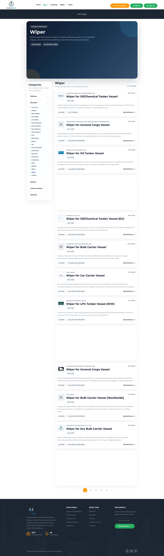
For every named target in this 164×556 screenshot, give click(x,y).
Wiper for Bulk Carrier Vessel (86, 247)
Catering (92, 526)
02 (90, 490)
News (70, 5)
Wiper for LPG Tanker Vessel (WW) (90, 303)
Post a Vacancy (121, 6)
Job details (128, 112)
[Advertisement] (82, 60)
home (38, 5)
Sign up (151, 6)
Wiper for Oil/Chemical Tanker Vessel (92, 96)
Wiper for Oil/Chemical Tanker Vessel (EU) (95, 218)
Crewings (53, 5)
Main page (82, 14)
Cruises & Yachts (95, 522)
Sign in (137, 6)
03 (96, 490)
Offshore (92, 511)
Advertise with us (72, 522)
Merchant (92, 515)
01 (85, 490)
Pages (62, 5)
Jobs (45, 5)
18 (106, 490)
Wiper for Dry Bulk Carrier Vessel (89, 428)
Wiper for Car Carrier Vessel (85, 275)
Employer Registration (74, 511)
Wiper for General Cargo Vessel (88, 124)
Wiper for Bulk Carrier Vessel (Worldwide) (95, 397)
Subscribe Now (124, 526)
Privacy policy (71, 515)
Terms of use (70, 518)
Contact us (70, 526)
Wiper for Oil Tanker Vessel (85, 153)
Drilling (91, 518)
